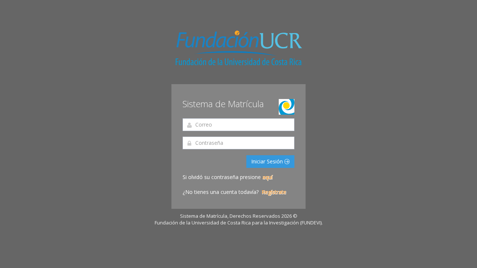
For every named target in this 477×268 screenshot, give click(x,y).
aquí (267, 177)
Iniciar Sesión (267, 161)
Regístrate (274, 191)
